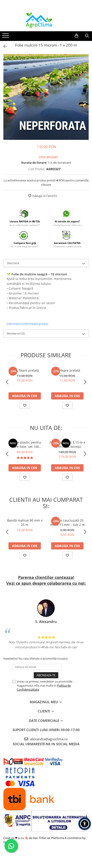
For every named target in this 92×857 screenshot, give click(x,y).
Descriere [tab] (13, 263)
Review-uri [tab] (16, 333)
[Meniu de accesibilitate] (84, 823)
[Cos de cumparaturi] (76, 35)
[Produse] (6, 36)
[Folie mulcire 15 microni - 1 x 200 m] (46, 97)
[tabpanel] (46, 97)
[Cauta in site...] (87, 35)
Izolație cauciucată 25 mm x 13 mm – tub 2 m (67, 522)
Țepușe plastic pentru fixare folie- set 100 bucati (24, 444)
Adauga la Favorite (44, 196)
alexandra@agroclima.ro (48, 739)
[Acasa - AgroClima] (46, 20)
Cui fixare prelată (67, 370)
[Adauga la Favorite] (25, 405)
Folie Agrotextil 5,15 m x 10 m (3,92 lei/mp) (67, 444)
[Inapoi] (3, 46)
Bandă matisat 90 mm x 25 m (24, 522)
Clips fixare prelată (25, 370)
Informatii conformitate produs (27, 324)
